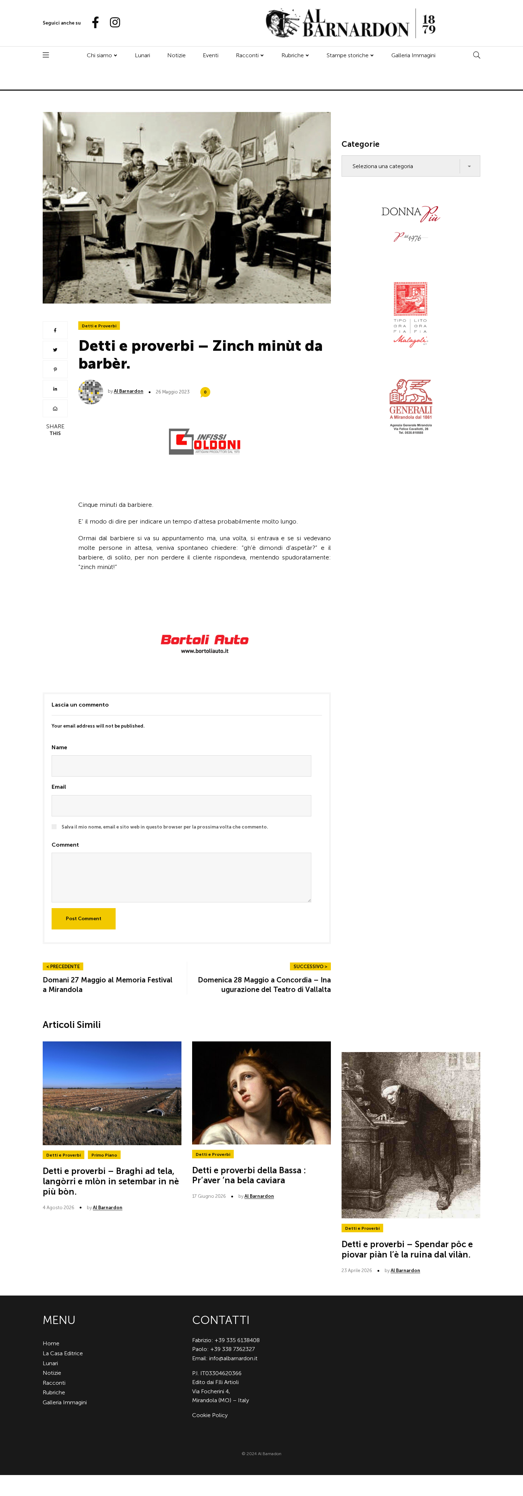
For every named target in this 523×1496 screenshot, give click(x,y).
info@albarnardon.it (233, 1358)
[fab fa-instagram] (112, 23)
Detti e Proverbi (99, 325)
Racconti (247, 55)
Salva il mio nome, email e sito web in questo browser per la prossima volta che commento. (165, 827)
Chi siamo (99, 55)
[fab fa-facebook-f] (92, 23)
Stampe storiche (348, 55)
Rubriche (292, 55)
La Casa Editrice (63, 1353)
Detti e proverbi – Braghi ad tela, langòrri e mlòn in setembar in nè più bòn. (111, 1181)
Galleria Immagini (413, 55)
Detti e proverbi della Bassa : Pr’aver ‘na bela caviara (249, 1175)
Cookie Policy (210, 1415)
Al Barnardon (128, 391)
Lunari (142, 55)
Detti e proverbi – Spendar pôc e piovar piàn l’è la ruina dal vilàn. (407, 1249)
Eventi (210, 55)
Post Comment (83, 919)
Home (51, 1343)
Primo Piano (104, 1155)
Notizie (176, 55)
